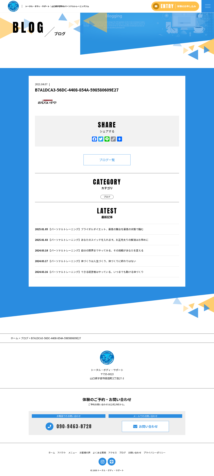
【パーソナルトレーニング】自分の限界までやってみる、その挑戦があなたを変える (89, 250)
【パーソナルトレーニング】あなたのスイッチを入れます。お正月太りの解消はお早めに (91, 240)
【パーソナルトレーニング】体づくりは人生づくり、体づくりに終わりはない (85, 261)
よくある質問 (99, 452)
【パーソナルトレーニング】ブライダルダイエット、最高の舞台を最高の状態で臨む (89, 229)
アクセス (112, 452)
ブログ (107, 196)
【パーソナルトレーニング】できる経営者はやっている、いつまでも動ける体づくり (89, 272)
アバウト (61, 452)
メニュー (72, 452)
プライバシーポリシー (155, 452)
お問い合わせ (134, 452)
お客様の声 (84, 452)
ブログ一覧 (107, 159)
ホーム (15, 338)
